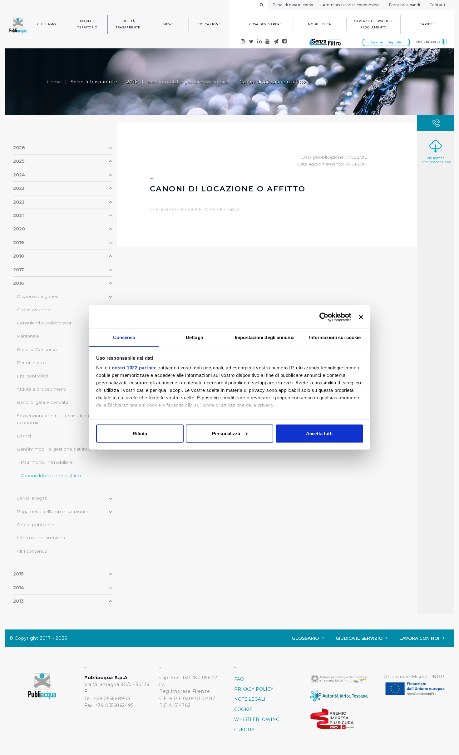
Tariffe (427, 24)
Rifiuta (140, 433)
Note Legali (249, 699)
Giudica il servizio (360, 638)
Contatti (437, 4)
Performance (31, 362)
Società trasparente (128, 24)
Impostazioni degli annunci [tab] (264, 337)
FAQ (239, 679)
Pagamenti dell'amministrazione (52, 511)
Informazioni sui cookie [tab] (335, 337)
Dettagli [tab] (194, 337)
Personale (28, 336)
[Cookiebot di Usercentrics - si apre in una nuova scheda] (324, 317)
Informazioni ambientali (42, 537)
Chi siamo (46, 24)
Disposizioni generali (39, 296)
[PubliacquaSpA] (284, 42)
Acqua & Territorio (87, 24)
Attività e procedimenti (41, 389)
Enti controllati (32, 376)
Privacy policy (253, 689)
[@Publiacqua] (243, 42)
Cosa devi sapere (265, 24)
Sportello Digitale (386, 42)
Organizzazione (33, 310)
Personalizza (226, 433)
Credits (244, 730)
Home (54, 82)
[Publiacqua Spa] (259, 42)
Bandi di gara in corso (293, 4)
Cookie (243, 709)
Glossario (306, 638)
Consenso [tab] (124, 337)
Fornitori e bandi (404, 4)
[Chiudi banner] (361, 317)
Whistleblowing (256, 719)
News (168, 24)
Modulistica (319, 24)
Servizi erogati (32, 498)
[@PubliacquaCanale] (276, 42)
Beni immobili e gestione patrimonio (188, 82)
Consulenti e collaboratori (44, 323)
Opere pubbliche (35, 524)
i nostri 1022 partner (132, 367)
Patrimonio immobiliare (47, 462)
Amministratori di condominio (351, 4)
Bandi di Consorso (37, 349)
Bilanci (24, 436)
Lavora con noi (420, 638)
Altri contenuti (32, 551)
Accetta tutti (319, 433)
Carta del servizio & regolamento (373, 24)
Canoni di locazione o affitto (51, 475)
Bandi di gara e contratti (42, 402)
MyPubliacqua (429, 41)
